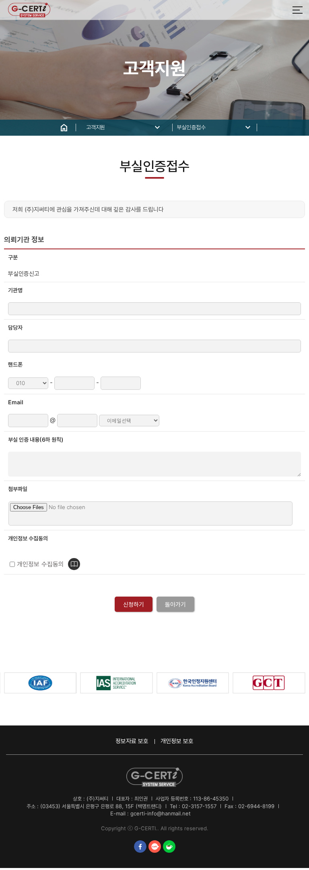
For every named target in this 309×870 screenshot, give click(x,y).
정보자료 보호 (131, 741)
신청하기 (133, 604)
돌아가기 (175, 604)
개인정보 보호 (177, 741)
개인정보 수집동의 (40, 564)
